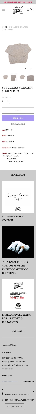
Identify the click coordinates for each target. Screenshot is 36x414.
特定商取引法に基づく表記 (12, 358)
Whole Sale (6, 365)
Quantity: (6, 97)
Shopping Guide (8, 362)
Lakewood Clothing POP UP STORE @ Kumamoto (16, 318)
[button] (28, 10)
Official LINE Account (20, 365)
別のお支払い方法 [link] (18, 124)
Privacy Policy (7, 369)
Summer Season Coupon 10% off (18, 2)
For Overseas (20, 362)
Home (4, 27)
